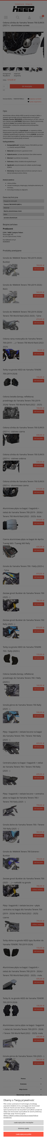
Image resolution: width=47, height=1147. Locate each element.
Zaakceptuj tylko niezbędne (23, 1122)
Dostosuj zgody (23, 1128)
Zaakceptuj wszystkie (23, 1134)
